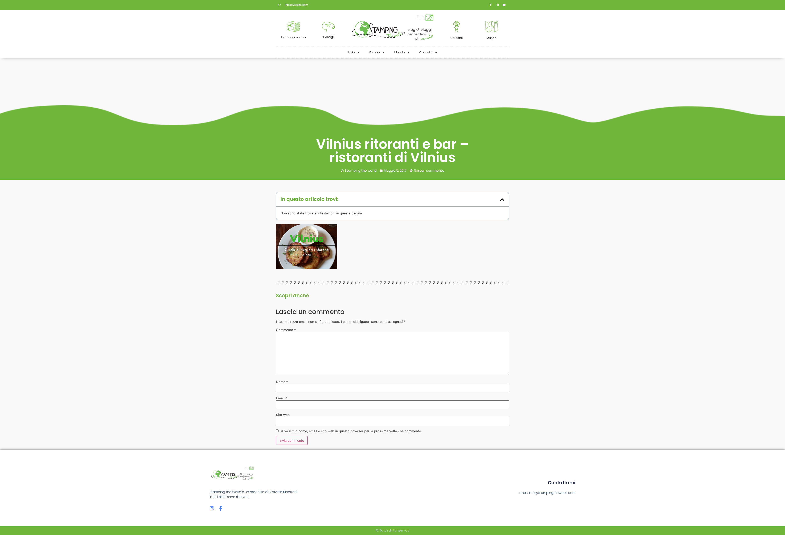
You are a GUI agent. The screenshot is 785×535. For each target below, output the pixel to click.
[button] (502, 199)
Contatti (426, 52)
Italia (351, 52)
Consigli (328, 37)
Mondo (399, 52)
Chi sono (456, 38)
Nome (282, 381)
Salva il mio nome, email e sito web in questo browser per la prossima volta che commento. (351, 431)
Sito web (283, 414)
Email (281, 398)
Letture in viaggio (293, 37)
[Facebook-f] (220, 508)
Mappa (491, 38)
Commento (286, 329)
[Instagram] (212, 508)
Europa (374, 52)
